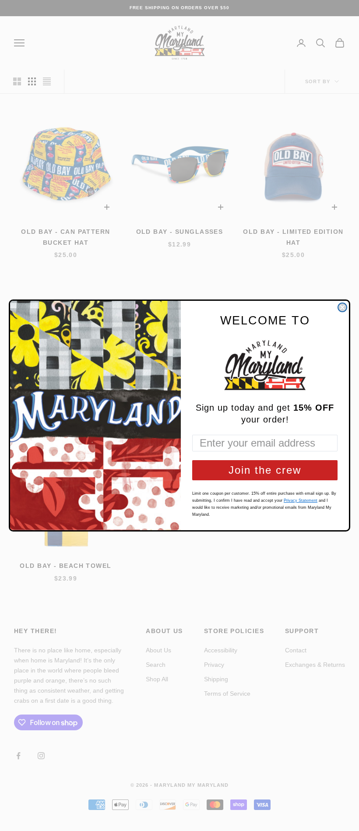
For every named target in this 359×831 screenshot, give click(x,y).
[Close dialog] (342, 307)
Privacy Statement (300, 500)
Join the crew (265, 470)
